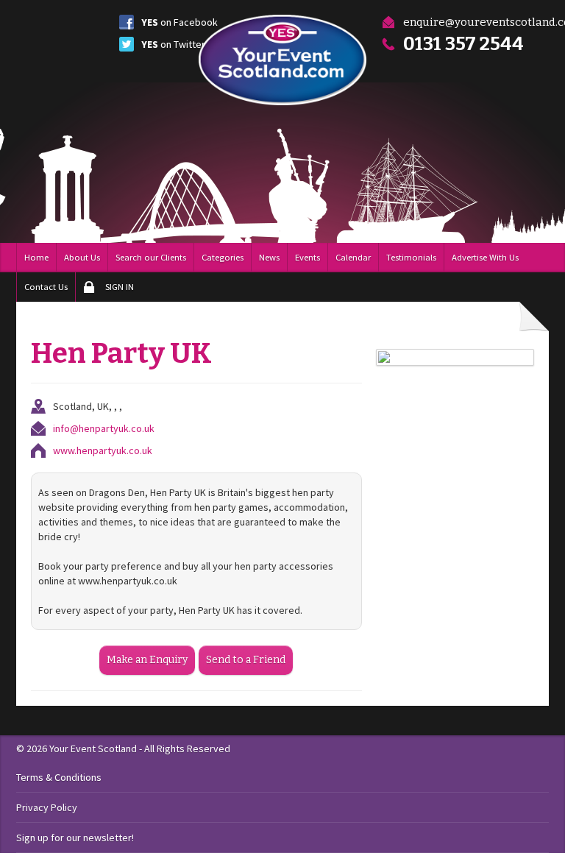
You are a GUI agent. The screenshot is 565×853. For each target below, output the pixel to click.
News (269, 257)
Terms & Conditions (59, 777)
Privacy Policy (46, 807)
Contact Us (46, 286)
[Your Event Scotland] (282, 60)
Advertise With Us (485, 257)
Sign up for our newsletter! (75, 837)
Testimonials (411, 257)
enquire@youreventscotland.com (476, 22)
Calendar (353, 257)
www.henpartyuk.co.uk (102, 450)
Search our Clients (151, 257)
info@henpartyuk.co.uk (103, 428)
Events (307, 257)
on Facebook (179, 22)
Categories (223, 257)
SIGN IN (119, 286)
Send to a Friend (245, 660)
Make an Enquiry (147, 660)
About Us (82, 257)
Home (36, 257)
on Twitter (173, 44)
